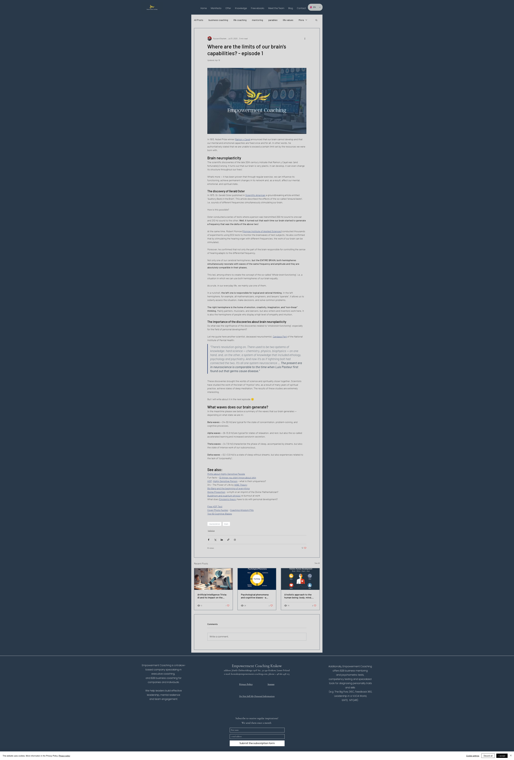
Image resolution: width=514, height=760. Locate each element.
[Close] (510, 756)
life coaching (240, 19)
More (301, 19)
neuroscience (214, 524)
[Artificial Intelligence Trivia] (213, 579)
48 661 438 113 (283, 673)
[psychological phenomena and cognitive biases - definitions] (257, 579)
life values (288, 19)
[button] (228, 8)
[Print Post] (235, 539)
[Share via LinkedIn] (221, 539)
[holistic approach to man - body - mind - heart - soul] (300, 579)
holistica (211, 530)
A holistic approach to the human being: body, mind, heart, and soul (298, 596)
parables (272, 19)
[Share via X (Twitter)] (215, 539)
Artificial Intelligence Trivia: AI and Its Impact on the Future (212, 596)
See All (317, 563)
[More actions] (304, 38)
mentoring (257, 19)
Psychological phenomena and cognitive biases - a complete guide (255, 596)
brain (226, 524)
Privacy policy (64, 755)
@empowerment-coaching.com (253, 673)
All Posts (198, 19)
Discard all (488, 755)
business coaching (218, 19)
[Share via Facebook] (208, 539)
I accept (502, 755)
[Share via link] (228, 539)
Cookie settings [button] (472, 755)
